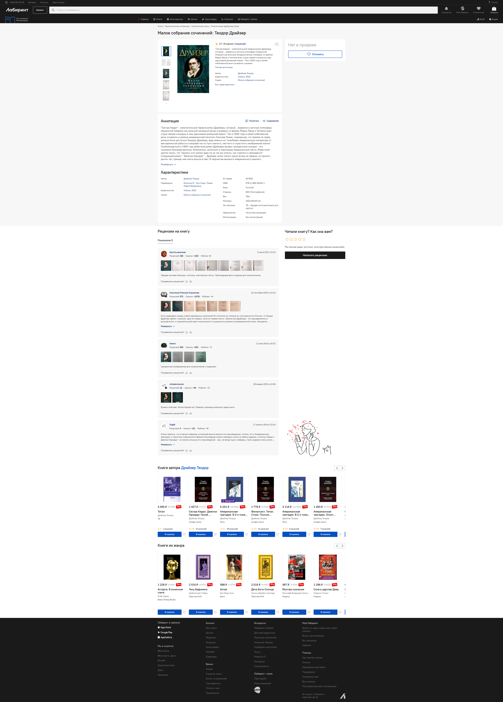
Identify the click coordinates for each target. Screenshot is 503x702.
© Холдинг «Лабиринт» (313, 694)
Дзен (160, 670)
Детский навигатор (264, 632)
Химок (173, 343)
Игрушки (229, 19)
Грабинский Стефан (198, 593)
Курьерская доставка (313, 667)
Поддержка (308, 672)
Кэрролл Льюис (321, 593)
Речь (222, 522)
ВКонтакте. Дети (167, 655)
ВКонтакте (163, 650)
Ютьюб (161, 660)
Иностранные (176, 19)
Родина (285, 596)
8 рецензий (294, 529)
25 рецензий (232, 529)
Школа (194, 19)
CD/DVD (210, 652)
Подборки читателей (265, 647)
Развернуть (166, 326)
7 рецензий (325, 529)
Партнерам (260, 678)
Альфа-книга (195, 522)
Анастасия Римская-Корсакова (184, 292)
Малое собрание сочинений (251, 80)
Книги (159, 19)
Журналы (211, 637)
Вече (222, 596)
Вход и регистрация (313, 635)
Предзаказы (212, 693)
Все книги (211, 628)
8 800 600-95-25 (310, 697)
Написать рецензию (315, 255)
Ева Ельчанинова (178, 252)
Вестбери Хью (227, 593)
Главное (145, 19)
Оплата (306, 662)
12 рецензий (201, 529)
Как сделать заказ (312, 657)
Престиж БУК (195, 596)
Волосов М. (189, 183)
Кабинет (306, 645)
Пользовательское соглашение (319, 686)
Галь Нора (200, 183)
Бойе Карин (163, 596)
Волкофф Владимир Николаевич (296, 593)
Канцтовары (211, 19)
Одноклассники (166, 665)
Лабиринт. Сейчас (248, 19)
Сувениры (211, 656)
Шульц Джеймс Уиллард (263, 593)
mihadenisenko (177, 384)
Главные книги (214, 673)
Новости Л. (260, 656)
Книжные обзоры (263, 642)
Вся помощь (308, 681)
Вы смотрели (309, 640)
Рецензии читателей (265, 637)
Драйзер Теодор (245, 73)
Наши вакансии (262, 683)
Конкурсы (259, 661)
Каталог (40, 10)
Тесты (257, 652)
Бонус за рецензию (216, 678)
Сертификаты (213, 683)
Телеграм (163, 674)
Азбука (241, 76)
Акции (495, 19)
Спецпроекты (261, 666)
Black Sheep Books (167, 599)
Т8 (159, 519)
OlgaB (172, 424)
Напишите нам (310, 676)
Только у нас (213, 688)
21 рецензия (263, 529)
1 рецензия (168, 529)
